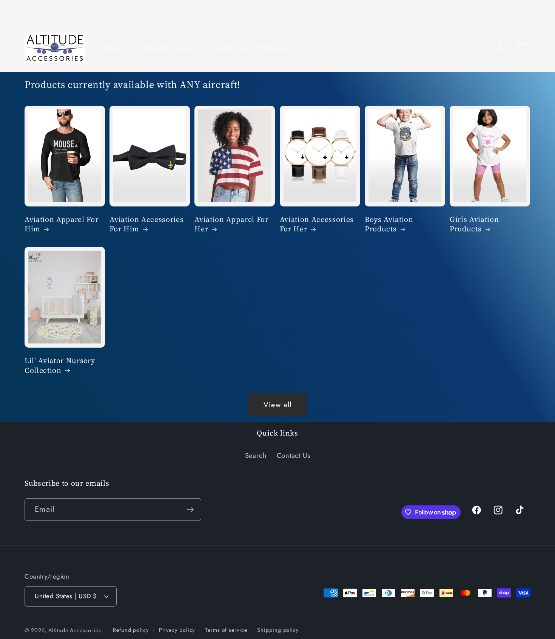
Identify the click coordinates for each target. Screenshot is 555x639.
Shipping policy (278, 630)
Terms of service (226, 630)
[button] (173, 48)
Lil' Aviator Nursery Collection (60, 365)
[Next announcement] (378, 12)
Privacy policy (177, 630)
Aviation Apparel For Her (231, 224)
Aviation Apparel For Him (61, 224)
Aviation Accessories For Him (146, 224)
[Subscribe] (190, 509)
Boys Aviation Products (389, 224)
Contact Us (293, 455)
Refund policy (131, 630)
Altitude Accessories (75, 630)
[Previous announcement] (177, 12)
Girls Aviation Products (474, 224)
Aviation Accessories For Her (317, 224)
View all (277, 404)
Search (256, 455)
